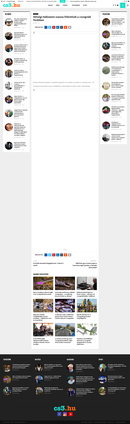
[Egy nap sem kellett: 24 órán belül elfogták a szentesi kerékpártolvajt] (106, 46)
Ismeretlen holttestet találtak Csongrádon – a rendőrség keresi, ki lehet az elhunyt (65, 294)
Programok (76, 5)
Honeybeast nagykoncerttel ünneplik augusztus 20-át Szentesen (118, 124)
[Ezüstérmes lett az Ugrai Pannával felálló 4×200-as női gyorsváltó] (103, 379)
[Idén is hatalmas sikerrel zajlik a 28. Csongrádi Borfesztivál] (106, 34)
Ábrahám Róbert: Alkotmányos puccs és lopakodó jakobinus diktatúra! (20, 35)
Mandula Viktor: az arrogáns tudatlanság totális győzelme (20, 60)
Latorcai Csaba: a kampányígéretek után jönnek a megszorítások (21, 72)
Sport (85, 5)
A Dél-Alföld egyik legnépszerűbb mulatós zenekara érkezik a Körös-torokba (41, 341)
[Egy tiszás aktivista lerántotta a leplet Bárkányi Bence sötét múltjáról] (9, 146)
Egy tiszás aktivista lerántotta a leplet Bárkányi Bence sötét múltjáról (20, 145)
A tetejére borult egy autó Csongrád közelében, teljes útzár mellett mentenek (64, 341)
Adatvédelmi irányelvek (87, 422)
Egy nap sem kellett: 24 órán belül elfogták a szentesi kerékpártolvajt (118, 45)
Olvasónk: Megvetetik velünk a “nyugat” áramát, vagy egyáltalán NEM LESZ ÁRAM (20, 22)
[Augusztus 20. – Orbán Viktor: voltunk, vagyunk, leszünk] (39, 379)
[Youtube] (118, 5)
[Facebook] (114, 5)
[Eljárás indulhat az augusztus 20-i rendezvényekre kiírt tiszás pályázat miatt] (39, 368)
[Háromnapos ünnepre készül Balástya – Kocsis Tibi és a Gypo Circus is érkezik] (106, 86)
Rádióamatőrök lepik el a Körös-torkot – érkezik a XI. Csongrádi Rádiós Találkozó (86, 294)
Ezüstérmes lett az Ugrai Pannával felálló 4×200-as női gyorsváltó (116, 377)
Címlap (50, 5)
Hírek (57, 5)
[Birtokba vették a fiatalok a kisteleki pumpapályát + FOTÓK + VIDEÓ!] (103, 368)
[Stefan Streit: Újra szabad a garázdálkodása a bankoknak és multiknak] (9, 86)
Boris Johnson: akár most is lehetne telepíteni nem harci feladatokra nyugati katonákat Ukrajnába (85, 367)
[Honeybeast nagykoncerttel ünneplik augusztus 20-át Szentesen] (106, 125)
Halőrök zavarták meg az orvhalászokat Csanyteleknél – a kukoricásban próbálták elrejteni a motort (117, 71)
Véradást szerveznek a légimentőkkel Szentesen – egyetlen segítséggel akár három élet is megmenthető (118, 111)
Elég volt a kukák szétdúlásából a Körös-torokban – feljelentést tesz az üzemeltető (42, 317)
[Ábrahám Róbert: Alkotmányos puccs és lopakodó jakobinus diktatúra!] (9, 36)
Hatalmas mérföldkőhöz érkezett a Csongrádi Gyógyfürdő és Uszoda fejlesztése (85, 341)
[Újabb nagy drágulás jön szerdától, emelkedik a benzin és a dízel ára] (39, 391)
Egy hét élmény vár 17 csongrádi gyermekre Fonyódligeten (84, 317)
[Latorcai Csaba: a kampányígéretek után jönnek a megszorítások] (9, 74)
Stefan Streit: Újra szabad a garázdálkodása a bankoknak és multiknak (19, 85)
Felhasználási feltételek (100, 422)
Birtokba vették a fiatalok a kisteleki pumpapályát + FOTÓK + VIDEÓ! (117, 366)
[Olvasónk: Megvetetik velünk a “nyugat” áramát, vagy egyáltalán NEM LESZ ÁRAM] (9, 22)
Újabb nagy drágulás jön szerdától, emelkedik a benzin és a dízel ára (53, 389)
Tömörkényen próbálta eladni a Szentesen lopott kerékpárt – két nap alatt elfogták (118, 21)
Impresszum (111, 422)
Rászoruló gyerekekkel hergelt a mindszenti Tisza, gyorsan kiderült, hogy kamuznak (118, 97)
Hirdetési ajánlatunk (120, 422)
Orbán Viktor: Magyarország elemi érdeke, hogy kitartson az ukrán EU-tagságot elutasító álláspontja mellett (85, 379)
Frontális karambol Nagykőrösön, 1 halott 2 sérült (48, 264)
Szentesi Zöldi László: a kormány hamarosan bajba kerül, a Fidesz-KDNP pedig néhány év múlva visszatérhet (21, 48)
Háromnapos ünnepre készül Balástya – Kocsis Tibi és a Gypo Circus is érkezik (117, 84)
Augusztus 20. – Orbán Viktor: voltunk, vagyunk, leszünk (52, 377)
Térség (65, 5)
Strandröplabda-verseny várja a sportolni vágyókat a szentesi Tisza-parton (117, 389)
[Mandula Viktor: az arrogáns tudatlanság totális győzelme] (9, 62)
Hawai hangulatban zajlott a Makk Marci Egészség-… (83, 1)
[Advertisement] (65, 237)
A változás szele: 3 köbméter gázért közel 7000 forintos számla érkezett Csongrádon (64, 317)
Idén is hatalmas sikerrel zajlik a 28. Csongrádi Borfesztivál (43, 293)
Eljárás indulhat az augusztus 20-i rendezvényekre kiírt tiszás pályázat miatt (53, 366)
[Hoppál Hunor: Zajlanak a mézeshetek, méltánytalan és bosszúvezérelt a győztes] (9, 113)
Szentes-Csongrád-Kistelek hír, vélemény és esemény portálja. (41, 1)
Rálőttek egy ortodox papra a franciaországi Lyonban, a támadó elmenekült (85, 265)
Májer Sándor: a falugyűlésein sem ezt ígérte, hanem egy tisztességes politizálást (20, 99)
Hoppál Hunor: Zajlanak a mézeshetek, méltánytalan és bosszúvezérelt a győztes (20, 113)
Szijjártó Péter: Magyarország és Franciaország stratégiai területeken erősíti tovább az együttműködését (85, 391)
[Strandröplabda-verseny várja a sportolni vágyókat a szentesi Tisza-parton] (103, 391)
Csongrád (36, 13)
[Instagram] (116, 5)
